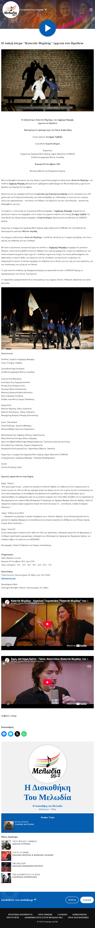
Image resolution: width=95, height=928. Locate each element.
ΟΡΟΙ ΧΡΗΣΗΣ (45, 914)
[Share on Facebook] (4, 734)
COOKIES (62, 914)
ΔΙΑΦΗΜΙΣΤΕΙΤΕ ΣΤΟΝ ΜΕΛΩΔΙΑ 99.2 (43, 917)
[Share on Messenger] (10, 734)
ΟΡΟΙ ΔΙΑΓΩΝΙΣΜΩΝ (78, 917)
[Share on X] (17, 734)
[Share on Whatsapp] (24, 734)
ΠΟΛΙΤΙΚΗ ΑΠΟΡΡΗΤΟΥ (20, 914)
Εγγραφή (87, 900)
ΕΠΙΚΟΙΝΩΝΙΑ (79, 914)
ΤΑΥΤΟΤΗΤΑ (12, 917)
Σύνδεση (72, 900)
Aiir (56, 922)
